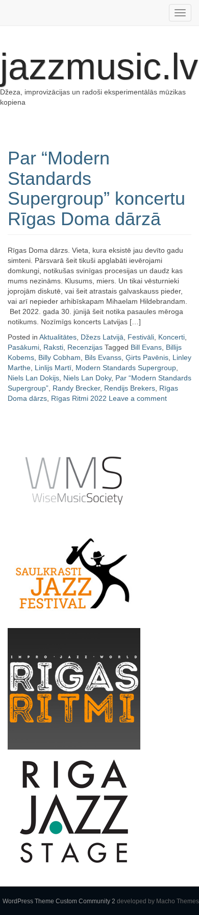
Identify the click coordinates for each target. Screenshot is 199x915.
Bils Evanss (103, 357)
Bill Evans (146, 347)
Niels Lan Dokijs (33, 378)
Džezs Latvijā (102, 337)
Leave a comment (138, 398)
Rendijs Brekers (129, 388)
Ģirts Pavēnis (147, 357)
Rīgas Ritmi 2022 (79, 398)
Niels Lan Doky (87, 378)
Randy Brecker (76, 388)
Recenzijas (85, 347)
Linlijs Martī (53, 368)
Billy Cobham (59, 357)
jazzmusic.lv (99, 66)
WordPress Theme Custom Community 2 (59, 901)
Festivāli (141, 337)
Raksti (53, 347)
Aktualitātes (58, 337)
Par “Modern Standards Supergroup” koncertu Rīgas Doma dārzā (96, 188)
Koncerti (171, 337)
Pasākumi (23, 347)
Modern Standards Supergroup (126, 368)
